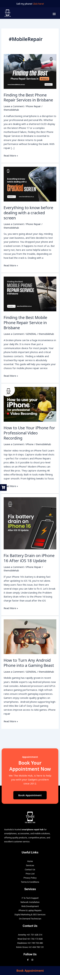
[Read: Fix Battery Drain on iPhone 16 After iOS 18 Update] (30, 523)
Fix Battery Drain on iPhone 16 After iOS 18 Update (29, 558)
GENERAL (31, 333)
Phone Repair (33, 106)
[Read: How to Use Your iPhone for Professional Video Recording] (30, 404)
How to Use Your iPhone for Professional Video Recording (29, 433)
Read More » (11, 155)
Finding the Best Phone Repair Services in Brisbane (28, 97)
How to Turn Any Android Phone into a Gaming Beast (29, 663)
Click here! (38, 3)
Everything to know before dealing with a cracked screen (28, 213)
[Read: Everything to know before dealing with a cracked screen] (30, 183)
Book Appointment (30, 795)
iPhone (30, 444)
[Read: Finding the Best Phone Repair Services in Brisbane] (30, 71)
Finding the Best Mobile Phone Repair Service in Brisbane (25, 322)
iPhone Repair (33, 567)
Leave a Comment (14, 106)
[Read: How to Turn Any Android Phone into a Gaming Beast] (30, 636)
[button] (54, 13)
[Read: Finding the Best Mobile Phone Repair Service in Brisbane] (30, 293)
